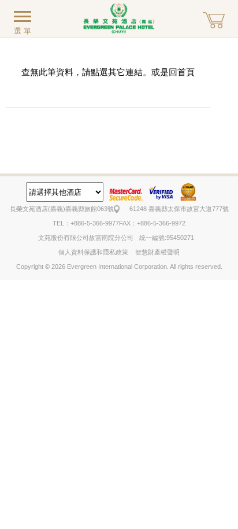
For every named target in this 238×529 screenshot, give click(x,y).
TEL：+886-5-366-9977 (86, 223)
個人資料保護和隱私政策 (93, 252)
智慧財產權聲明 (157, 252)
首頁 (186, 72)
